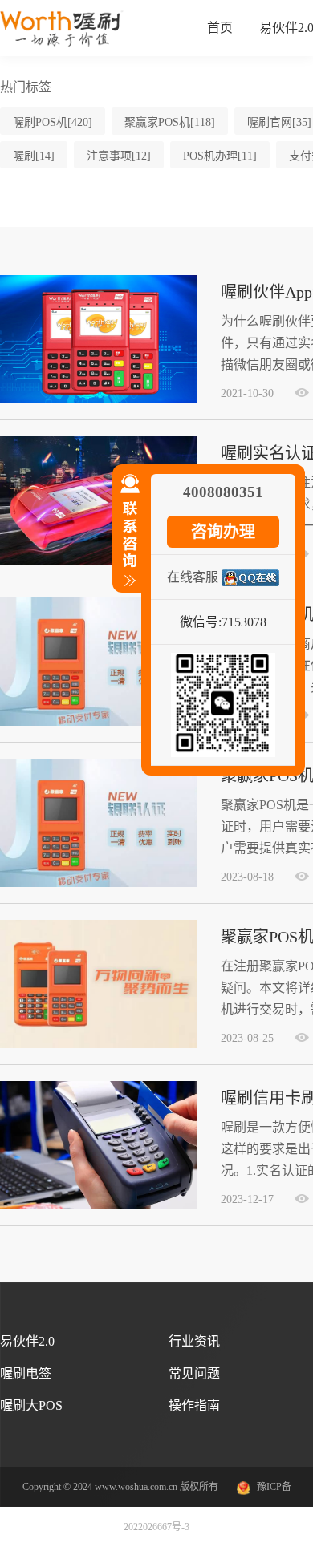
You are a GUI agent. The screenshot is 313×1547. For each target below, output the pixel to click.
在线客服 (192, 577)
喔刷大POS (31, 1405)
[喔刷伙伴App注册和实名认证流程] (98, 400)
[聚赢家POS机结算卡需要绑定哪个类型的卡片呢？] (98, 1045)
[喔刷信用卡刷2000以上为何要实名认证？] (98, 1206)
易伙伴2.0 (27, 1341)
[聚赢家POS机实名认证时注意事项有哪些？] (98, 883)
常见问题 (194, 1373)
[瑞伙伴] (62, 43)
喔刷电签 (25, 1373)
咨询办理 (223, 532)
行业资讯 (194, 1341)
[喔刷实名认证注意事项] (98, 561)
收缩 (126, 537)
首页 (220, 27)
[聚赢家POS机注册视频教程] (98, 722)
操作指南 (194, 1405)
